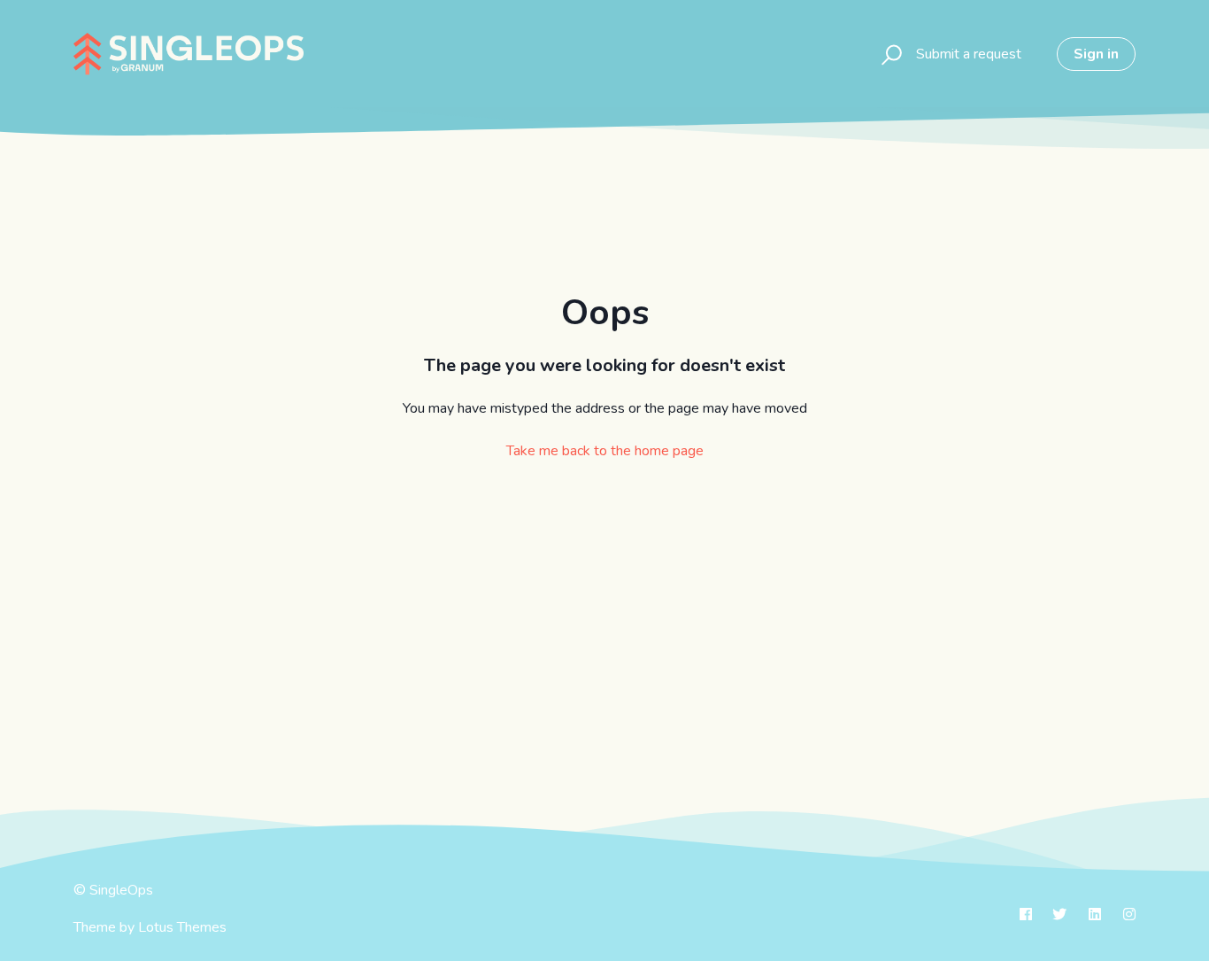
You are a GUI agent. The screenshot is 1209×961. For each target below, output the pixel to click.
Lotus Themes (182, 927)
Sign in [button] (1096, 54)
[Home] (188, 54)
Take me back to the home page (605, 451)
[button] (889, 54)
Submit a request (968, 54)
